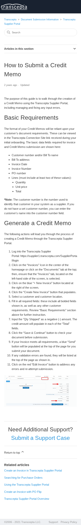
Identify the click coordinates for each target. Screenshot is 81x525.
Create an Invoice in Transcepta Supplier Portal (33, 470)
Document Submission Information (40, 19)
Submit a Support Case (40, 438)
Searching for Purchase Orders (23, 477)
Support (53, 521)
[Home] (13, 7)
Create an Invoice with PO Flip (22, 491)
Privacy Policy (69, 521)
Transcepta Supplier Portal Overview (26, 498)
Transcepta (10, 19)
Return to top (12, 452)
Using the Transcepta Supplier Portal (26, 484)
